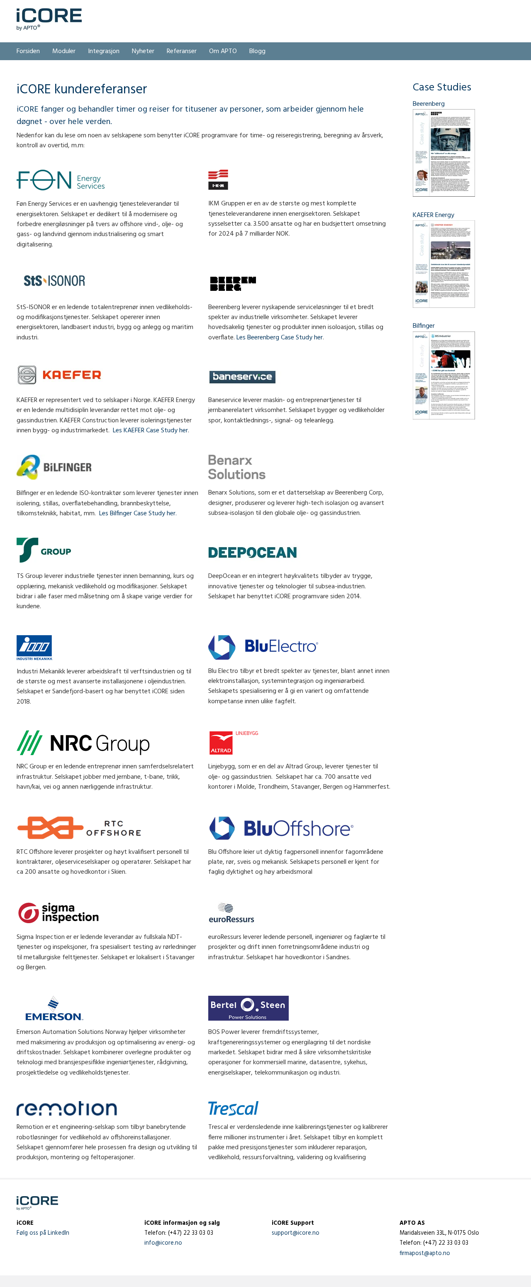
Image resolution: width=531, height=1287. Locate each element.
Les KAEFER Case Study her (150, 430)
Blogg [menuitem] (257, 51)
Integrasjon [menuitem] (103, 51)
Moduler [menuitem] (64, 51)
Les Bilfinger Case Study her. (138, 513)
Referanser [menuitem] (182, 51)
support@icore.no (295, 1233)
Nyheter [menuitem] (143, 51)
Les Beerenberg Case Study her (279, 337)
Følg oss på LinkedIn (43, 1233)
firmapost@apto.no (424, 1253)
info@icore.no (163, 1243)
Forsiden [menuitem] (28, 51)
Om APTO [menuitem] (223, 51)
